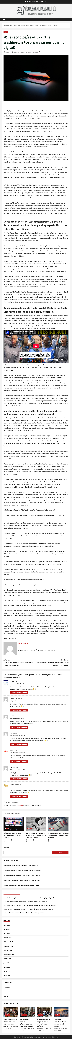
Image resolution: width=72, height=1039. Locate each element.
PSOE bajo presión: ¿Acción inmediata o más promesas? (21, 865)
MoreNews (45, 1037)
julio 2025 (6, 963)
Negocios (7, 988)
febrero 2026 (8, 938)
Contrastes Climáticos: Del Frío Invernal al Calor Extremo (22, 880)
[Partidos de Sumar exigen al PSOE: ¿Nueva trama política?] (44, 1012)
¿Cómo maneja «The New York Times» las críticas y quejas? (12, 835)
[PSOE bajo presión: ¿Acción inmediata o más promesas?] (11, 1012)
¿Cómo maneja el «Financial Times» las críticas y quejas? (26, 913)
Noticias (6, 992)
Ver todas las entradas (45, 651)
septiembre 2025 (9, 954)
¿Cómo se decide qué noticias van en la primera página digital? (34, 898)
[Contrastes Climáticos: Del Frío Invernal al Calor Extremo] (61, 1012)
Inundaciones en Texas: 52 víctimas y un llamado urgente (35, 909)
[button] (4, 19)
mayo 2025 (7, 971)
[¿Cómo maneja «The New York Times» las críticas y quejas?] (14, 824)
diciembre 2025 (8, 942)
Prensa (6, 32)
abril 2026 (6, 933)
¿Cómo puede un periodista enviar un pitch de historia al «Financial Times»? (36, 835)
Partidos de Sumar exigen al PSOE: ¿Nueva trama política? (22, 875)
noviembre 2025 (8, 946)
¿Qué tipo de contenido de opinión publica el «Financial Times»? (35, 905)
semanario (8, 52)
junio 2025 (7, 967)
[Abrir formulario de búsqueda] (69, 19)
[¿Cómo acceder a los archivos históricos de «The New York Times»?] (58, 824)
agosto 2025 (7, 958)
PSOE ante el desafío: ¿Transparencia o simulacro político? (22, 870)
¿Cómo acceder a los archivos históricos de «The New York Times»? (58, 835)
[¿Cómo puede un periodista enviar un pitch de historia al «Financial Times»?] (36, 824)
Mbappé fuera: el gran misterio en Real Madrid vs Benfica (22, 885)
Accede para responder (19, 693)
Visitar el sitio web (26, 651)
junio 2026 (7, 925)
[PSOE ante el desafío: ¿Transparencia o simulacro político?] (27, 1012)
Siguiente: (52, 662)
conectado (20, 805)
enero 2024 (7, 975)
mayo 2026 (7, 929)
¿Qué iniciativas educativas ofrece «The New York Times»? (28, 901)
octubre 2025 (8, 950)
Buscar (6, 847)
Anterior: (18, 662)
